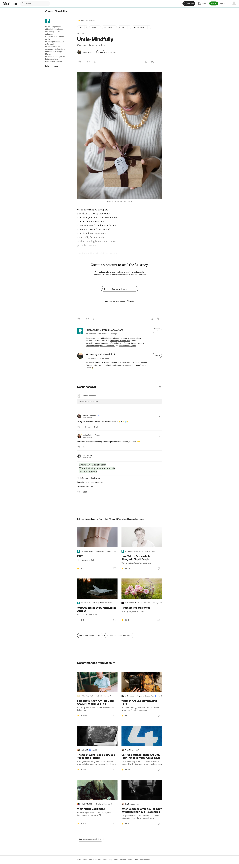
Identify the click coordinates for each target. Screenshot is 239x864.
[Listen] (152, 61)
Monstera (118, 201)
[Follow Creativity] (129, 27)
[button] (119, 135)
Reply (96, 427)
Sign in (222, 3)
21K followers (91, 334)
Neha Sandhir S (89, 52)
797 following (104, 358)
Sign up (213, 3)
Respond (155, 404)
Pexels (129, 201)
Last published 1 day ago (107, 334)
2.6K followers (91, 358)
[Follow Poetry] (86, 27)
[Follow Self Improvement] (149, 27)
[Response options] (160, 416)
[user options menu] (234, 3)
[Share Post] (159, 61)
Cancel (146, 404)
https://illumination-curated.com (98, 343)
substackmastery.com (53, 61)
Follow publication (52, 66)
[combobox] (38, 3)
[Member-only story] (78, 569)
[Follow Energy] (99, 27)
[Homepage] (10, 3)
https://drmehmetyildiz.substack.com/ (100, 346)
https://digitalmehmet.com (120, 341)
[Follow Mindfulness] (115, 27)
